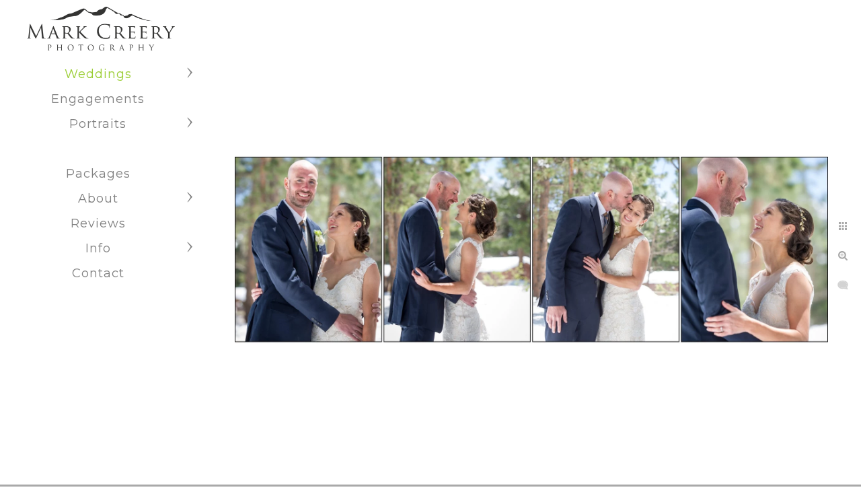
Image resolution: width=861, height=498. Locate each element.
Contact (98, 273)
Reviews (98, 223)
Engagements (98, 99)
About (98, 198)
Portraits (97, 123)
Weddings (98, 74)
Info (98, 248)
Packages (98, 173)
